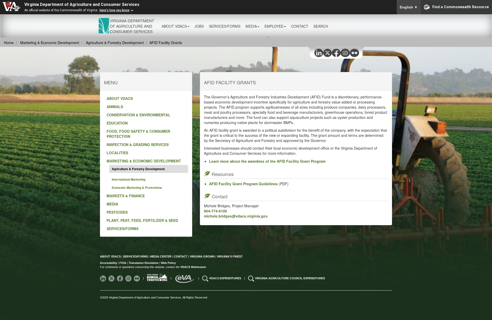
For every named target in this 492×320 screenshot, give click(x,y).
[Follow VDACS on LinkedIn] (103, 278)
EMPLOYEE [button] (273, 26)
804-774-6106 (215, 210)
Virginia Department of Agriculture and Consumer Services (81, 4)
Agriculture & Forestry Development (115, 42)
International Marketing (128, 179)
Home (9, 42)
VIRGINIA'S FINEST (230, 256)
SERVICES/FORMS (122, 228)
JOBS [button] (199, 26)
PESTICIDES (117, 212)
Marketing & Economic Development (49, 42)
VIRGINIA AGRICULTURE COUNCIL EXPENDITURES (290, 278)
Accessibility (109, 262)
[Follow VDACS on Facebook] (120, 278)
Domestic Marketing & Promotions (137, 187)
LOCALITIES (117, 152)
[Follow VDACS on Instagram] (128, 278)
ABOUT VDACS (120, 98)
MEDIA (112, 204)
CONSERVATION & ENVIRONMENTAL (138, 114)
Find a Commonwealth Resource (460, 7)
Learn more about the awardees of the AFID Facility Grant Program (267, 161)
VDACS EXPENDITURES (225, 278)
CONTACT (299, 26)
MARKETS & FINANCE (126, 195)
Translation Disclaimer (144, 262)
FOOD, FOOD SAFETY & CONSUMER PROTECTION (138, 134)
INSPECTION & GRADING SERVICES (138, 144)
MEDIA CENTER (160, 256)
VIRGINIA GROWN (202, 256)
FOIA (122, 262)
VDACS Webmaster (193, 267)
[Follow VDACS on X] (111, 278)
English (409, 7)
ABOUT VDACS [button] (174, 26)
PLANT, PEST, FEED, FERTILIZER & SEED (142, 220)
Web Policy (168, 262)
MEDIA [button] (251, 26)
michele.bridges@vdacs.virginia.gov (236, 216)
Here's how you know (114, 10)
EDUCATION (117, 123)
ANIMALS (115, 106)
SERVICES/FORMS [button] (224, 26)
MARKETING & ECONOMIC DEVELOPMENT (144, 160)
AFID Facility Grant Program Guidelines (243, 183)
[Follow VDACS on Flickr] (137, 278)
